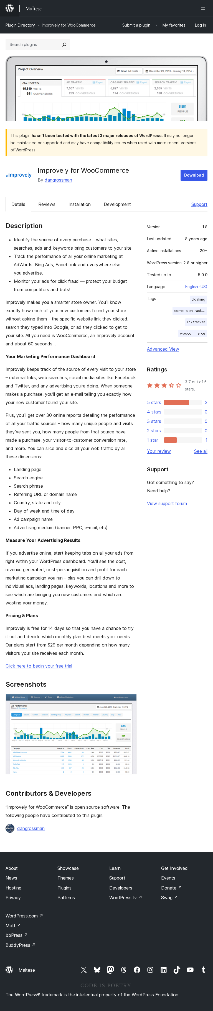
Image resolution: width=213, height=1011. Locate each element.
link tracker (196, 322)
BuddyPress (21, 945)
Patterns (66, 897)
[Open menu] (204, 8)
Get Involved (174, 868)
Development (117, 204)
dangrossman (58, 180)
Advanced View (163, 349)
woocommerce (192, 333)
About (12, 868)
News (11, 878)
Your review (159, 451)
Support (199, 204)
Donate (171, 888)
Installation (80, 204)
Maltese (27, 970)
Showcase (68, 868)
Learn (115, 868)
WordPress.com (24, 916)
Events (168, 878)
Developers (120, 888)
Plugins (64, 888)
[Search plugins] (64, 44)
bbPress (17, 935)
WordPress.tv (125, 897)
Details (18, 204)
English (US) (196, 286)
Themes (65, 878)
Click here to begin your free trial (39, 666)
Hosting (13, 888)
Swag (169, 897)
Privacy (13, 897)
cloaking (198, 299)
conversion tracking (190, 311)
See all (200, 451)
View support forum (167, 503)
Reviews (46, 204)
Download (194, 175)
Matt (13, 925)
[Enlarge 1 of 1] (129, 701)
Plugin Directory (20, 25)
